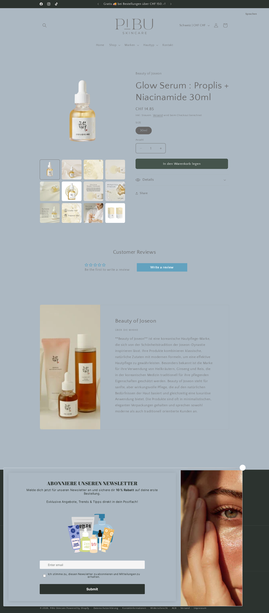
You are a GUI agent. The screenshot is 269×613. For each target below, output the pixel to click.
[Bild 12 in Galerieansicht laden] (115, 213)
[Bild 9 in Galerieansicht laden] (50, 213)
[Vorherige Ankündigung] (98, 4)
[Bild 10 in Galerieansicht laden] (72, 213)
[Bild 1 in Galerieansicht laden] (50, 169)
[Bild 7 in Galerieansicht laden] (93, 191)
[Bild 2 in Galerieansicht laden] (72, 169)
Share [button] (144, 193)
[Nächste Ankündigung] (170, 4)
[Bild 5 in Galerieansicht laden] (50, 191)
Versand (158, 115)
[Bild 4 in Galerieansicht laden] (115, 169)
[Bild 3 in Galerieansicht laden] (93, 169)
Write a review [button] (161, 267)
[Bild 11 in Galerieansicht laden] (93, 213)
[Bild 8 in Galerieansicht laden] (115, 191)
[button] (44, 25)
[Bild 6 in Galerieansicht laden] (72, 191)
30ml (143, 130)
